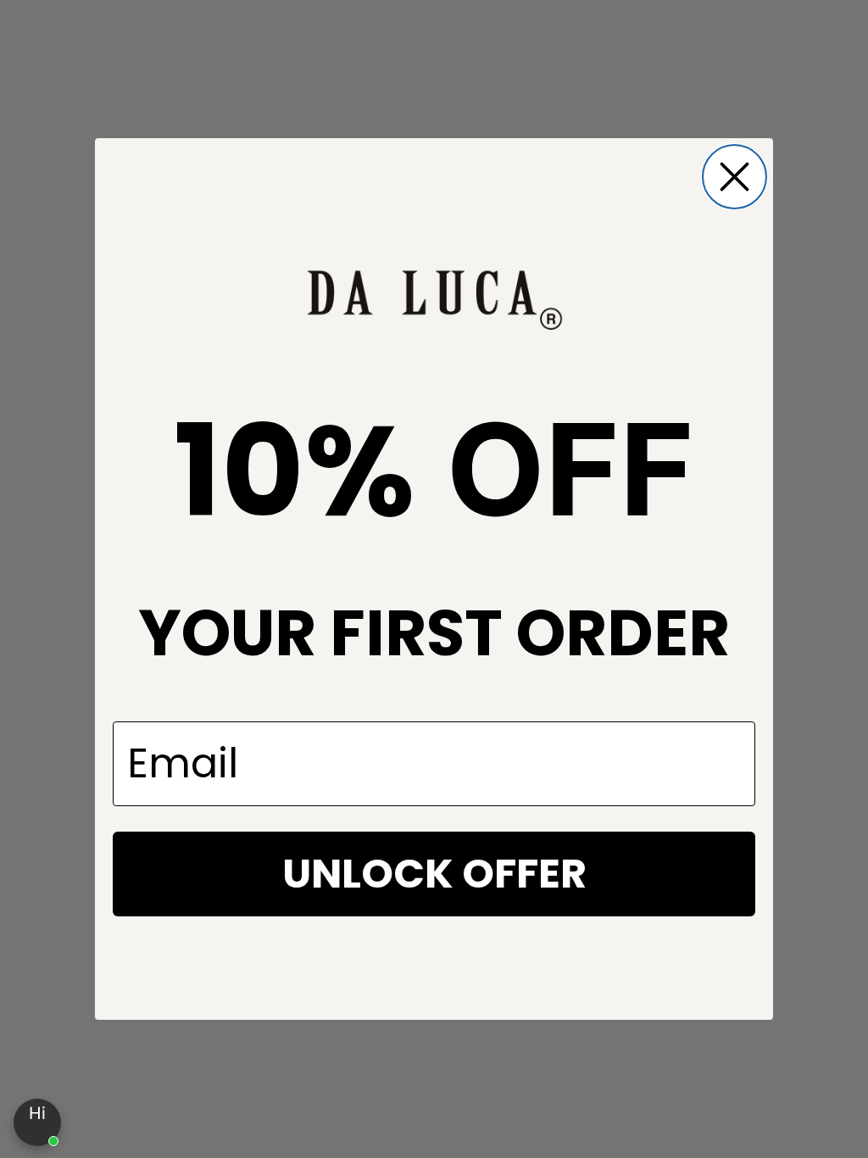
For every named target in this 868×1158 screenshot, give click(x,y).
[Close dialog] (734, 177)
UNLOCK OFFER (434, 873)
